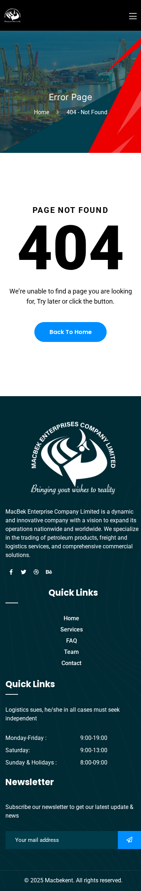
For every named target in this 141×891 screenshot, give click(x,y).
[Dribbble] (36, 572)
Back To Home (71, 332)
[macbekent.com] (12, 15)
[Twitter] (23, 572)
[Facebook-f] (10, 572)
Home (43, 112)
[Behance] (48, 572)
